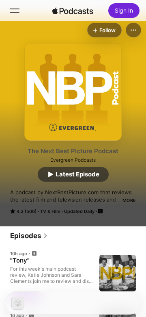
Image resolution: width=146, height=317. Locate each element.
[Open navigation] (15, 11)
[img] (72, 11)
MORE (129, 200)
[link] (29, 235)
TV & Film (50, 211)
